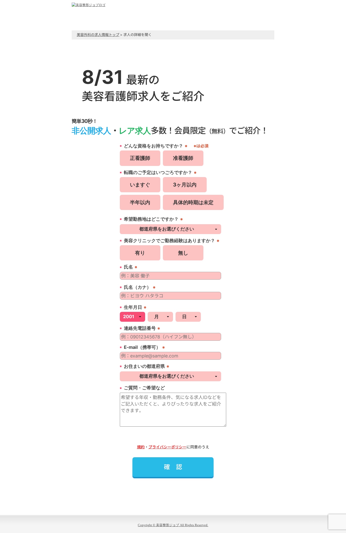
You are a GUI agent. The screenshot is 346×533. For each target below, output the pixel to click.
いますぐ (140, 185)
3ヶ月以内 (185, 185)
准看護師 (183, 158)
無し (183, 253)
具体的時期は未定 (193, 202)
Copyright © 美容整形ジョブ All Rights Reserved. (173, 525)
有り (140, 253)
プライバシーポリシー (167, 447)
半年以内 (140, 202)
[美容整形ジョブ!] (88, 5)
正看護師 (140, 158)
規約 (141, 447)
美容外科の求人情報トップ (98, 34)
